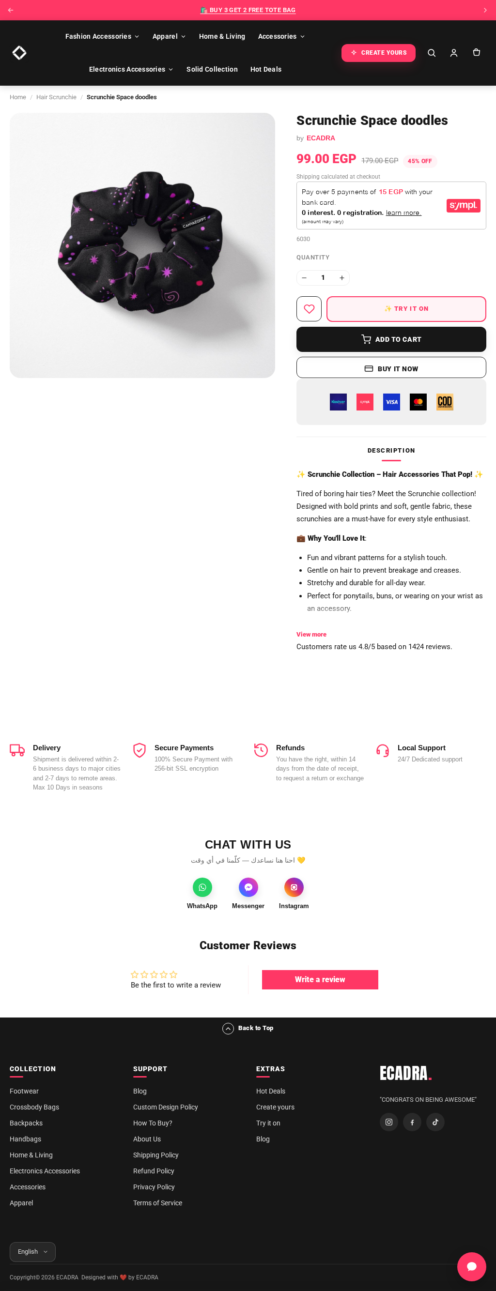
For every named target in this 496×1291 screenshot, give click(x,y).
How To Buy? (152, 1123)
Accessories (277, 36)
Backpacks (26, 1123)
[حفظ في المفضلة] (309, 308)
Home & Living (222, 36)
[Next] (485, 10)
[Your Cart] (476, 53)
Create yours (275, 1107)
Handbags (25, 1139)
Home (18, 97)
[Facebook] (412, 1122)
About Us (147, 1139)
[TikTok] (435, 1122)
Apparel (165, 36)
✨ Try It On (406, 308)
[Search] (431, 53)
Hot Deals (266, 69)
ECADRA (406, 1073)
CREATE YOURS (384, 52)
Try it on (268, 1123)
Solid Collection (211, 69)
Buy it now (398, 369)
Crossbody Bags (34, 1107)
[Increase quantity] (342, 278)
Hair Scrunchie (56, 97)
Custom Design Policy (165, 1107)
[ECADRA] (19, 52)
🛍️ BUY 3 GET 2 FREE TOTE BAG (248, 10)
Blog (140, 1091)
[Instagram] (389, 1122)
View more (311, 634)
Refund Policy (153, 1171)
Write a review (320, 979)
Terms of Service (157, 1203)
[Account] (454, 53)
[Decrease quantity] (304, 278)
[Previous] (10, 10)
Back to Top (256, 1028)
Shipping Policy (156, 1155)
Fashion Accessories (98, 36)
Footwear (24, 1091)
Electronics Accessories (127, 69)
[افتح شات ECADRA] (471, 1266)
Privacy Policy (154, 1187)
